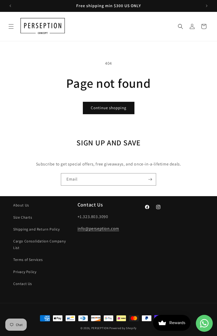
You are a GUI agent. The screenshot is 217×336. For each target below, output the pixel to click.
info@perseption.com (98, 228)
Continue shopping (108, 107)
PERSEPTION (100, 328)
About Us (21, 205)
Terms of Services (28, 259)
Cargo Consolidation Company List (39, 244)
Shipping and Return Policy (36, 229)
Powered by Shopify (123, 328)
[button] (11, 26)
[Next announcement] (207, 6)
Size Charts (22, 217)
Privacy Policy (24, 271)
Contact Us (22, 283)
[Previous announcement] (10, 6)
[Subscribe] (150, 179)
